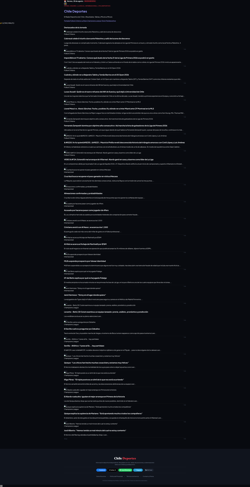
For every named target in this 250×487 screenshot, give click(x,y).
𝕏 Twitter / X (112, 470)
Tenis (103, 21)
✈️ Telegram (138, 470)
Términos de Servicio (133, 476)
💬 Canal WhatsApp (125, 470)
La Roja (84, 21)
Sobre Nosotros (101, 476)
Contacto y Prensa (148, 476)
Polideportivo (111, 21)
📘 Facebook (101, 470)
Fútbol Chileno (75, 21)
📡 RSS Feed (148, 470)
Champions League (94, 21)
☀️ (65, 3)
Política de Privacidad (116, 476)
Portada (67, 21)
